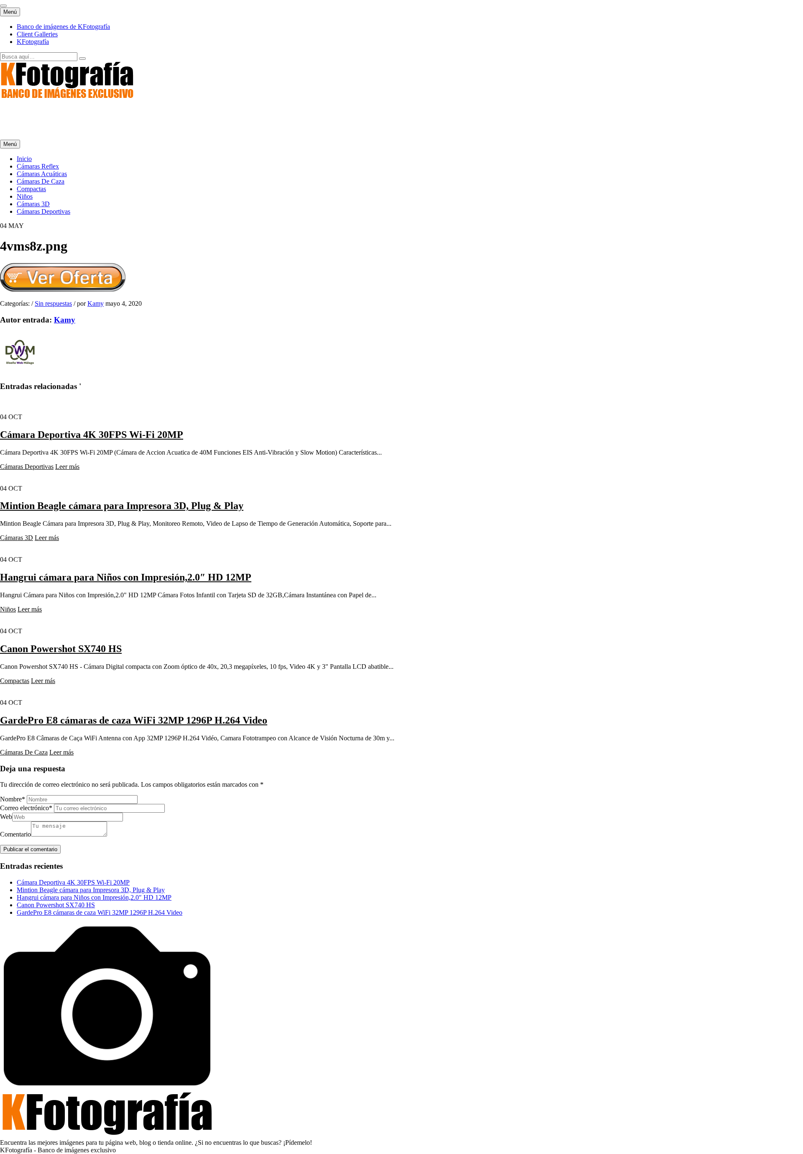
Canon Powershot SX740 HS (61, 648)
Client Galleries (37, 34)
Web (6, 816)
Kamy (95, 303)
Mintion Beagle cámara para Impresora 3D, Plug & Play (121, 505)
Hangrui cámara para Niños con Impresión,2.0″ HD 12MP (125, 577)
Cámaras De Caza (40, 181)
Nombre (12, 799)
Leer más (67, 466)
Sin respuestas (53, 303)
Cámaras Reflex (38, 166)
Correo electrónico (26, 807)
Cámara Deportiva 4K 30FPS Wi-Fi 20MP (91, 434)
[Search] (82, 58)
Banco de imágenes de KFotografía (63, 26)
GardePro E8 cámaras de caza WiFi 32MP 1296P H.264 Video (133, 720)
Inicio (24, 158)
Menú (10, 12)
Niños (25, 196)
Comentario (15, 834)
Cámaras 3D (33, 203)
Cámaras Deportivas (43, 211)
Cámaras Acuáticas (42, 173)
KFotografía (33, 41)
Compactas (31, 188)
